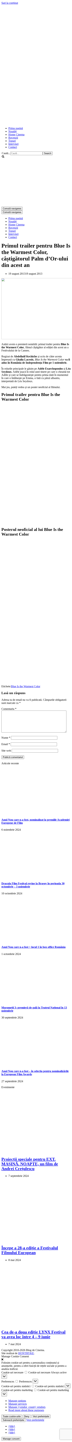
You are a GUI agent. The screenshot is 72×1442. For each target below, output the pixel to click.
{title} (11, 1426)
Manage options (17, 1400)
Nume (5, 737)
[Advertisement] (36, 87)
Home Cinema (16, 134)
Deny (26, 1416)
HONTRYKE (26, 1353)
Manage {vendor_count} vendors (26, 1407)
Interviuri (13, 143)
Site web (6, 750)
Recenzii (13, 137)
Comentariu (8, 708)
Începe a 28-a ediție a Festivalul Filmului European (29, 1250)
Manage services (17, 1403)
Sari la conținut (9, 2)
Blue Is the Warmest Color (25, 686)
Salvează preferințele (13, 1420)
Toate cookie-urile (12, 1416)
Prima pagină (15, 128)
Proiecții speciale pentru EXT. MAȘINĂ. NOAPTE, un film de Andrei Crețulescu (29, 1164)
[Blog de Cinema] (36, 28)
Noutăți (12, 131)
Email (5, 744)
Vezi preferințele (41, 1416)
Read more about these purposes (26, 1410)
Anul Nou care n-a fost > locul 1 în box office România (33, 947)
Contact (12, 147)
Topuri (12, 140)
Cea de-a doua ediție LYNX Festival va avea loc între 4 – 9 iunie (33, 1334)
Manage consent (11, 1438)
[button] (36, 1359)
